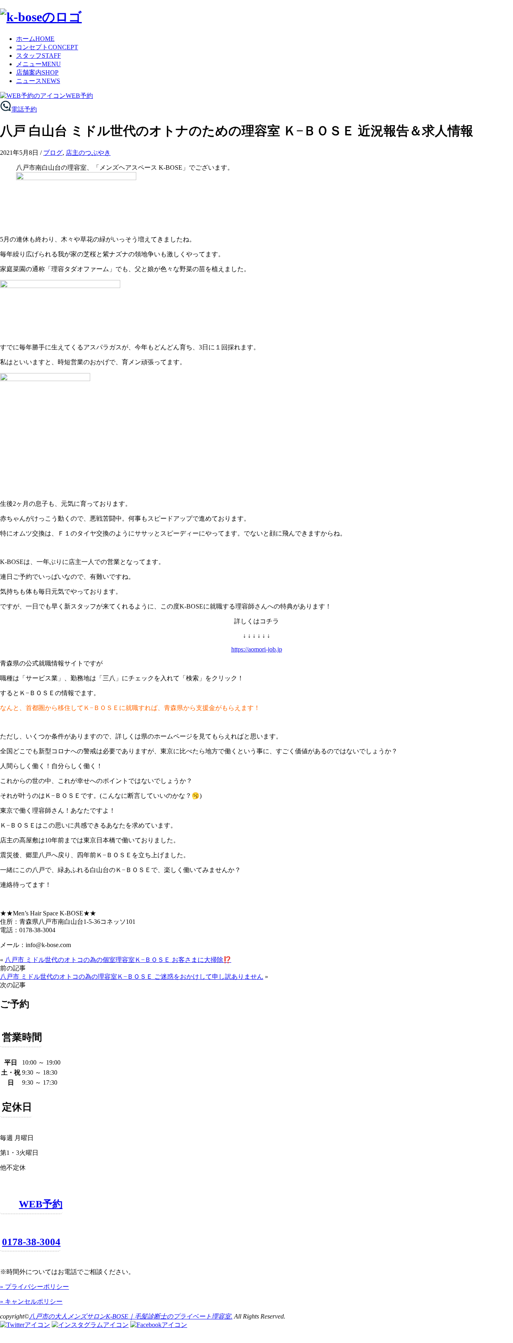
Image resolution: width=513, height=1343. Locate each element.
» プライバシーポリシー (34, 1286)
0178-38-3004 (31, 1241)
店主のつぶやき (88, 152)
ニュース (38, 80)
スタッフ (38, 55)
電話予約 (24, 109)
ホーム (35, 38)
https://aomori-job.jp (256, 649)
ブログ (53, 152)
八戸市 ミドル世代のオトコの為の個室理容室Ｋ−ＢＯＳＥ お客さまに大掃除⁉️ (118, 959)
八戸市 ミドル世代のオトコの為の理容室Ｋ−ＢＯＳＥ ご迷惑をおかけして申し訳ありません (131, 976)
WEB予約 (79, 95)
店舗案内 (37, 72)
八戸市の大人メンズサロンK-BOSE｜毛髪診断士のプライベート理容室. (130, 1316)
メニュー (38, 64)
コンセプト (47, 47)
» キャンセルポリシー (31, 1301)
